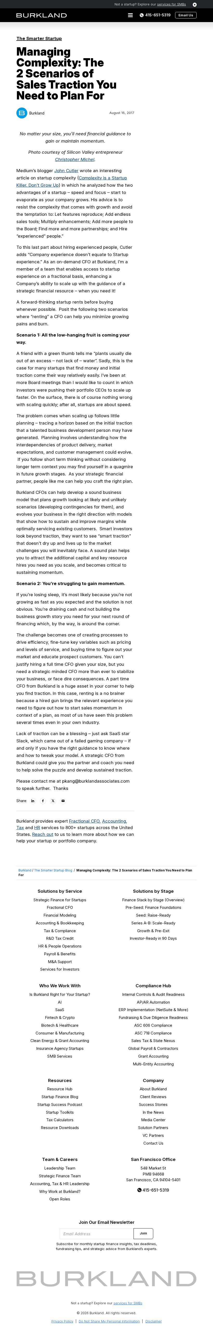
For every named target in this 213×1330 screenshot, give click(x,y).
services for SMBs (171, 4)
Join (143, 1233)
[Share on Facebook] (43, 801)
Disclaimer (153, 1321)
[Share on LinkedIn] (33, 801)
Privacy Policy (62, 1321)
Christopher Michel (74, 159)
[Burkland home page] (41, 15)
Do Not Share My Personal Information (109, 1321)
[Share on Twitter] (53, 801)
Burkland (36, 113)
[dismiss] (195, 5)
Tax (20, 827)
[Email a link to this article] (63, 801)
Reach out (42, 834)
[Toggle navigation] (130, 15)
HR (37, 827)
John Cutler (66, 170)
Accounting (114, 821)
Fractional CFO (84, 821)
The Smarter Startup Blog (53, 870)
